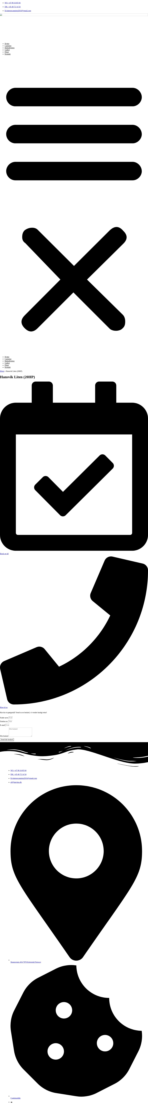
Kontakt (8, 54)
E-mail (2, 725)
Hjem (2, 371)
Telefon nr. (4, 721)
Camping (8, 46)
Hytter (7, 44)
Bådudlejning (9, 48)
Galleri (7, 50)
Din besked (4, 736)
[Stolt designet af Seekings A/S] (11, 1102)
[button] (74, 205)
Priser (7, 52)
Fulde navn (4, 718)
